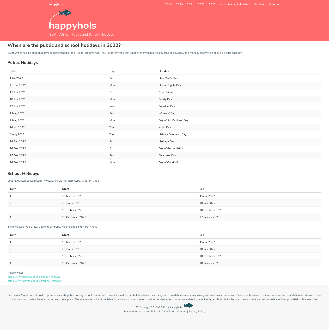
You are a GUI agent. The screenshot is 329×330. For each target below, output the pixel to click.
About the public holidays (235, 4)
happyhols (56, 4)
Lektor (141, 311)
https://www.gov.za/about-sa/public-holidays (34, 277)
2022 (201, 4)
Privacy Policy (197, 311)
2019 (168, 4)
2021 (190, 4)
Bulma (155, 311)
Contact (181, 311)
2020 (179, 4)
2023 (212, 4)
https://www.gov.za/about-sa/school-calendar (35, 281)
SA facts (259, 4)
